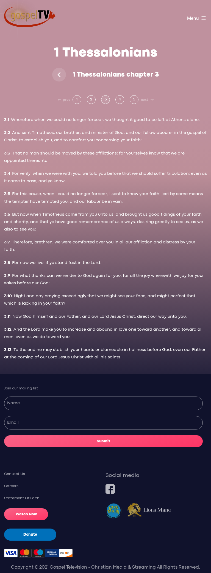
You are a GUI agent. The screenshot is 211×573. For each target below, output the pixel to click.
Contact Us (14, 474)
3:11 (8, 317)
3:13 (8, 350)
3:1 (7, 120)
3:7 (7, 242)
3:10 (8, 296)
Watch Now (26, 514)
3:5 (7, 194)
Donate (30, 534)
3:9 (7, 276)
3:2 (7, 133)
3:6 (7, 215)
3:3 (7, 153)
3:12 (8, 330)
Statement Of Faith (22, 498)
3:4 (7, 174)
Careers (11, 486)
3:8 (7, 263)
